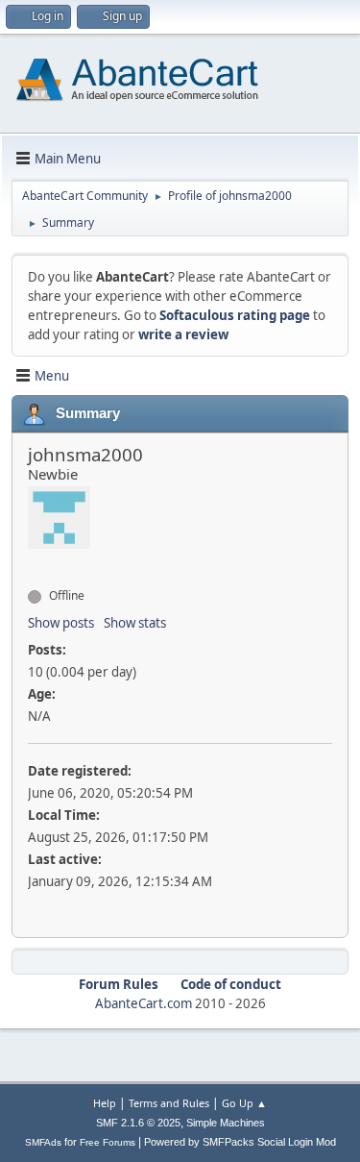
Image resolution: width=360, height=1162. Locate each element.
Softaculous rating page (234, 315)
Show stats (135, 622)
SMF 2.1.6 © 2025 (138, 1122)
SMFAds (43, 1142)
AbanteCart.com (143, 1003)
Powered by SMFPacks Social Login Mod (240, 1142)
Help (104, 1103)
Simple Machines (225, 1122)
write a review (183, 334)
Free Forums (107, 1142)
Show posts (61, 622)
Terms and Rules (169, 1103)
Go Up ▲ (244, 1103)
